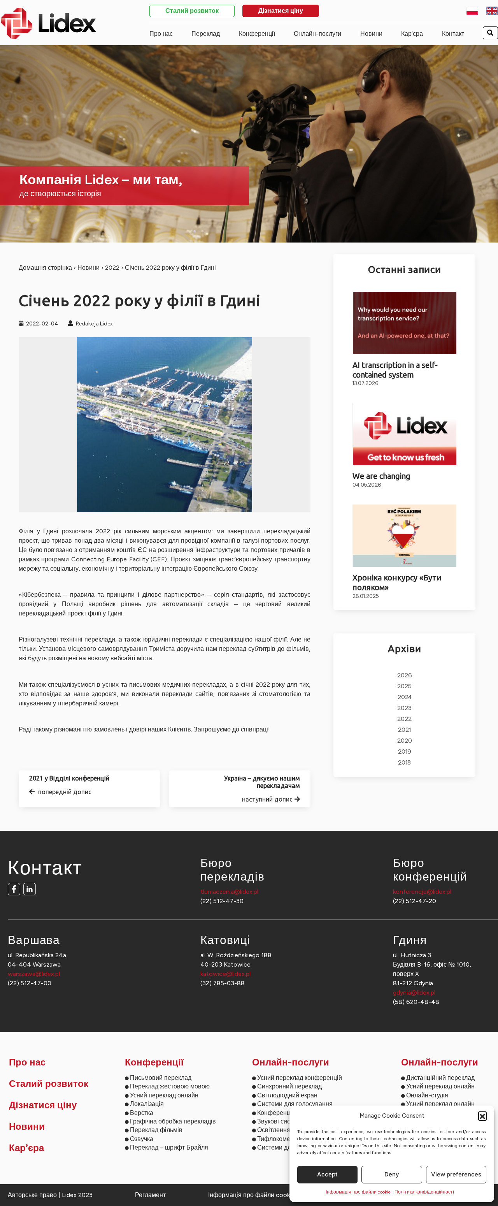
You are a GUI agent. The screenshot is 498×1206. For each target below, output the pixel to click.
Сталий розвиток (192, 11)
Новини (371, 33)
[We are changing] (405, 434)
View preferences (456, 1174)
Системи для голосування (295, 1104)
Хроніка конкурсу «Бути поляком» (397, 582)
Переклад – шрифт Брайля (169, 1147)
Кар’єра (412, 33)
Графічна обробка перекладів (173, 1121)
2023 (404, 708)
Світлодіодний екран (287, 1095)
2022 (112, 267)
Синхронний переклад (289, 1086)
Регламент (150, 1195)
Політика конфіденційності (424, 1192)
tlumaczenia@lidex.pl (229, 891)
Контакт (453, 33)
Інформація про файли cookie (358, 1192)
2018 (404, 762)
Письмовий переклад (160, 1077)
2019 (404, 751)
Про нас (161, 33)
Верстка (141, 1112)
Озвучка (141, 1139)
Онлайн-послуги (317, 33)
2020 (404, 741)
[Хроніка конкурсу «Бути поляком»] (405, 536)
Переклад (205, 33)
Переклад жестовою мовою (170, 1086)
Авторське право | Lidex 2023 (50, 1195)
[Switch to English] (492, 11)
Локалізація (147, 1104)
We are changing (381, 475)
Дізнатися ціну (280, 11)
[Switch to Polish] (472, 11)
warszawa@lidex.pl (34, 973)
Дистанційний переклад (440, 1077)
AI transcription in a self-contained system (395, 369)
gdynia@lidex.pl (414, 992)
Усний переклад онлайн (164, 1095)
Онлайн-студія (427, 1095)
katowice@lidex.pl (225, 973)
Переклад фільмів (156, 1130)
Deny (391, 1174)
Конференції (257, 33)
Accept (327, 1174)
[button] (482, 1116)
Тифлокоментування (287, 1139)
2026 (404, 675)
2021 (404, 730)
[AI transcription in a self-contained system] (405, 323)
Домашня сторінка (45, 267)
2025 (404, 686)
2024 (405, 697)
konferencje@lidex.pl (422, 891)
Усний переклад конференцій (299, 1077)
